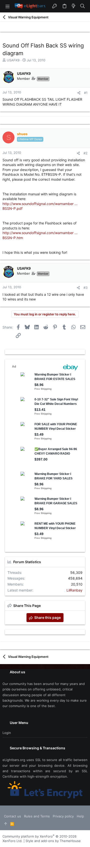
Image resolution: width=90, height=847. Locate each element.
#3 (86, 288)
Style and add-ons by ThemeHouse (53, 841)
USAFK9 (13, 60)
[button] (7, 6)
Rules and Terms (37, 816)
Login (6, 733)
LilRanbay (74, 590)
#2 (86, 153)
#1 (86, 93)
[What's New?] (73, 6)
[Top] (5, 824)
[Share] (79, 92)
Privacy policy (63, 816)
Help (80, 816)
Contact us (12, 816)
